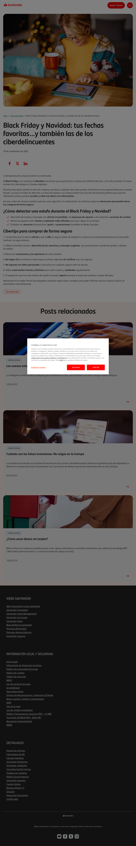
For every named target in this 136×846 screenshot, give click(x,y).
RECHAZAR (76, 367)
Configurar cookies (38, 367)
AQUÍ (61, 360)
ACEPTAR (96, 367)
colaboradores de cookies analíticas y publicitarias (48, 358)
